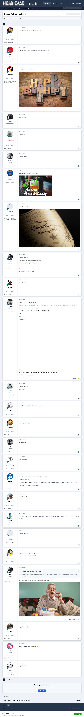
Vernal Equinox (26, 302)
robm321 (10, 287)
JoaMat (10, 501)
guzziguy (10, 557)
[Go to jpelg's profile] (10, 442)
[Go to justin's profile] (10, 117)
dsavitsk (10, 160)
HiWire (10, 464)
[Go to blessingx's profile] (10, 69)
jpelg (10, 447)
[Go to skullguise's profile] (10, 422)
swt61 (10, 261)
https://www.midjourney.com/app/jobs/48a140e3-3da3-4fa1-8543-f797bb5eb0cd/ (38, 372)
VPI (10, 538)
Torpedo (10, 410)
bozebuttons (10, 670)
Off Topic (20, 18)
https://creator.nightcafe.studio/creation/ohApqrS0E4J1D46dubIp (34, 311)
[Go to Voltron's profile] (10, 516)
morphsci (10, 651)
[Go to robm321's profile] (10, 282)
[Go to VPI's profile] (10, 533)
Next (9, 24)
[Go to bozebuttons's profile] (10, 665)
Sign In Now (42, 690)
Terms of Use (21, 715)
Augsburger (10, 211)
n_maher (10, 481)
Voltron (10, 520)
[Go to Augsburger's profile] (10, 206)
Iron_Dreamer (10, 631)
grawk (10, 138)
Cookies (10, 708)
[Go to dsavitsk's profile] (10, 156)
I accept (78, 714)
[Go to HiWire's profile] (10, 459)
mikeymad (10, 178)
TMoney (10, 54)
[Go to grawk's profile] (10, 134)
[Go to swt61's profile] (10, 257)
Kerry (10, 390)
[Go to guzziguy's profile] (10, 552)
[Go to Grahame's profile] (10, 302)
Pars (7, 18)
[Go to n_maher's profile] (10, 476)
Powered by (75, 708)
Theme (4, 708)
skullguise (10, 427)
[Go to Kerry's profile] (10, 386)
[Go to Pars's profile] (5, 18)
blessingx (10, 74)
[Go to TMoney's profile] (10, 50)
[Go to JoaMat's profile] (10, 496)
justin (10, 121)
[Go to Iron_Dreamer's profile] (10, 626)
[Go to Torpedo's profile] (10, 405)
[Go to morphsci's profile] (10, 646)
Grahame (10, 306)
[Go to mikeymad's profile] (10, 173)
